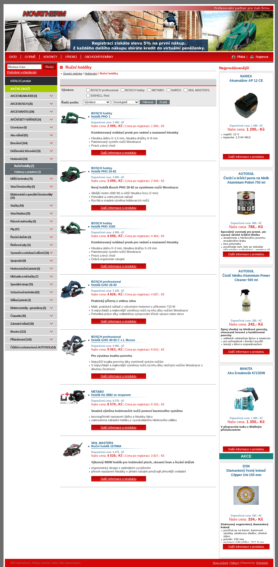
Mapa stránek (220, 563)
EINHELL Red (100, 95)
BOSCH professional (104, 90)
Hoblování (91, 73)
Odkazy (234, 563)
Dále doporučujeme (70, 563)
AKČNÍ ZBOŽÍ (20, 88)
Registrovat (262, 56)
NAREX (176, 90)
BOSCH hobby (135, 90)
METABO (158, 90)
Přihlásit (241, 56)
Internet (45, 563)
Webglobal (262, 563)
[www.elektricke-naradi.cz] (139, 28)
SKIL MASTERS (198, 90)
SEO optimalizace (20, 563)
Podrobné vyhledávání (22, 72)
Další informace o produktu (118, 152)
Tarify (54, 563)
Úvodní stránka (72, 73)
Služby (35, 563)
